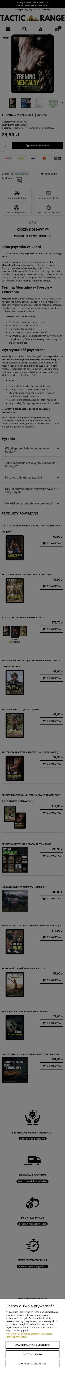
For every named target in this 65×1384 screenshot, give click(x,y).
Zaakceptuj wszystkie (32, 1364)
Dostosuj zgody (32, 1354)
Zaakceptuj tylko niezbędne (32, 1345)
